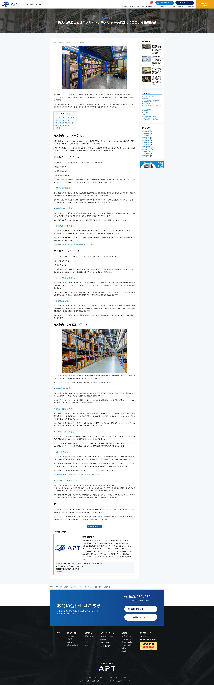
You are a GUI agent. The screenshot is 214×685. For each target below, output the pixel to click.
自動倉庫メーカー (148, 103)
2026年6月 (146, 133)
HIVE (86, 642)
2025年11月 (146, 149)
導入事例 (172, 7)
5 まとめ (57, 128)
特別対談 (145, 112)
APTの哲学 (146, 114)
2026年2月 (146, 142)
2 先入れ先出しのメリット (63, 120)
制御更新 (69, 639)
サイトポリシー (98, 677)
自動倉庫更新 (147, 110)
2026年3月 (146, 140)
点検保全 (69, 642)
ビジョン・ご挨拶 (126, 645)
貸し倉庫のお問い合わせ (147, 639)
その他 (87, 645)
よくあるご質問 (189, 7)
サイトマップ (123, 677)
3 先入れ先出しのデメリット (63, 123)
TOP (51, 587)
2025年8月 (146, 156)
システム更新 (70, 636)
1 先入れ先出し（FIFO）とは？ (64, 118)
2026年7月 (146, 131)
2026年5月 (146, 135)
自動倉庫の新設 (89, 636)
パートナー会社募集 (127, 642)
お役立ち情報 (58, 587)
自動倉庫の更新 (72, 633)
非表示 (67, 114)
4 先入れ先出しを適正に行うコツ (65, 125)
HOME (118, 7)
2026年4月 (146, 138)
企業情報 (180, 7)
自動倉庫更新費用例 (72, 645)
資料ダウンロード (145, 633)
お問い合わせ (144, 636)
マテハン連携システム (150, 119)
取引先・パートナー (127, 636)
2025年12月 (146, 147)
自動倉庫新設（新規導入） (151, 101)
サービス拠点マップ (127, 639)
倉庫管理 (82, 42)
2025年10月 (146, 151)
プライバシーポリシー (111, 677)
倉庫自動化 (88, 633)
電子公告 (89, 677)
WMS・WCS (140, 7)
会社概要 (59, 571)
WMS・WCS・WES (106, 636)
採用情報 (123, 651)
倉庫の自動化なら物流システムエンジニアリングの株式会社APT (105, 681)
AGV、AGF (88, 639)
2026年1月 (146, 144)
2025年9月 (146, 153)
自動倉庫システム (148, 96)
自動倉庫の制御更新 (149, 117)
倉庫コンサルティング (128, 7)
